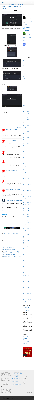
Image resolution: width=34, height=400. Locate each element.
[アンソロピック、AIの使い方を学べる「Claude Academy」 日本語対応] (24, 22)
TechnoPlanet (24, 378)
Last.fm (24, 382)
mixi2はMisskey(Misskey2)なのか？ (5, 374)
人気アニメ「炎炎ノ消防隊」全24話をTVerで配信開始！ (9, 254)
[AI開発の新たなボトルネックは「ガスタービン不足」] (24, 17)
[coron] (2, 2)
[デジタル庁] (24, 334)
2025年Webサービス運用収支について (5, 372)
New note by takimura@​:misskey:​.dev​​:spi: (16, 372)
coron (12, 216)
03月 (27, 111)
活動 (23, 103)
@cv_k (29, 329)
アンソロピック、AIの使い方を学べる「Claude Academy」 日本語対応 (27, 23)
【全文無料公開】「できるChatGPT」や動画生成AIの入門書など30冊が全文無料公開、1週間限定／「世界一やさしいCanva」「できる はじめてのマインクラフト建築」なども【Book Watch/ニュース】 (27, 37)
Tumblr (23, 384)
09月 (29, 113)
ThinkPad (9, 391)
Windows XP (7, 395)
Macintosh (9, 389)
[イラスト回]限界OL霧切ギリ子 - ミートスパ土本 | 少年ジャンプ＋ (13, 189)
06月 (23, 113)
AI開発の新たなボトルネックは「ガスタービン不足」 (29, 18)
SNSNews (24, 377)
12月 (25, 115)
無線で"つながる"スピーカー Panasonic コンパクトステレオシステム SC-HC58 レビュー (6, 382)
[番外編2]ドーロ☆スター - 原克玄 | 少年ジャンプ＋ (11, 140)
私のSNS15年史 (3, 379)
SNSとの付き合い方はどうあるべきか (5, 378)
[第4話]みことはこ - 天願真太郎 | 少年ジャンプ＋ (11, 170)
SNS (5, 391)
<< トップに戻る (4, 210)
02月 (25, 111)
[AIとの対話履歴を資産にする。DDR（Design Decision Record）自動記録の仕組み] (24, 28)
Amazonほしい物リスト (26, 343)
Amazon (24, 62)
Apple (23, 65)
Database (19, 2)
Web (23, 86)
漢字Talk (24, 105)
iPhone (3, 389)
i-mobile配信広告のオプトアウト (26, 391)
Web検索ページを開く (27, 310)
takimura (17, 216)
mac (7, 389)
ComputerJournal (25, 380)
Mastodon (27, 2)
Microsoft (24, 76)
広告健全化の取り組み (25, 336)
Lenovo (6, 389)
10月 (30, 113)
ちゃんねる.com (31, 2)
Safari (23, 79)
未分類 (23, 102)
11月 (23, 115)
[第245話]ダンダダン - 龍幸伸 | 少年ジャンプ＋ (11, 160)
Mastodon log (24, 375)
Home (12, 2)
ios (2, 389)
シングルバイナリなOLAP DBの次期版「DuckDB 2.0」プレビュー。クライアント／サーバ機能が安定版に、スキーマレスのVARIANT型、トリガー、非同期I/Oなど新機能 (14, 200)
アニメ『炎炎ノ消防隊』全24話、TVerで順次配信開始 (9, 249)
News (14, 2)
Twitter (22, 2)
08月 (27, 113)
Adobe (23, 60)
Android (24, 63)
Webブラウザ (7, 392)
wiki (23, 89)
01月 (23, 111)
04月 (29, 111)
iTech (23, 379)
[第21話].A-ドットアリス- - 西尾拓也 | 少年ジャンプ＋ (12, 129)
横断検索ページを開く (27, 307)
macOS (24, 71)
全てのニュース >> (19, 127)
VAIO (23, 84)
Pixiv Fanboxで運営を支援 (26, 341)
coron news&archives (25, 376)
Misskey (25, 2)
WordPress (24, 94)
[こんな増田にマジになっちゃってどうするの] (24, 44)
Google (3, 27)
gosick (10, 388)
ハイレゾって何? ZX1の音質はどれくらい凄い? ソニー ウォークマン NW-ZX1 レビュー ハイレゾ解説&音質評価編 (6, 384)
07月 (25, 113)
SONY (7, 391)
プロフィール (24, 100)
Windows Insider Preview (26, 92)
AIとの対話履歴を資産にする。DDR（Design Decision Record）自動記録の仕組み (27, 29)
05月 (30, 111)
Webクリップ (24, 87)
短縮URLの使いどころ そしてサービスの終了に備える (6, 375)
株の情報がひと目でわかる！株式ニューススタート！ (17, 4)
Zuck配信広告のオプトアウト (26, 390)
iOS (23, 68)
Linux (23, 70)
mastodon (4, 390)
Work (16, 2)
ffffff (2, 388)
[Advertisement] (12, 119)
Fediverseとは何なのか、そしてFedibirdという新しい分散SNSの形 (6, 380)
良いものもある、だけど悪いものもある (5, 373)
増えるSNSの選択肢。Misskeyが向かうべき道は (6, 377)
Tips (23, 81)
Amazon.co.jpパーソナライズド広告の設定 (27, 392)
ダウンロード (24, 95)
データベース (24, 97)
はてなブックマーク (25, 383)
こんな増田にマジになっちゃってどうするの (29, 44)
